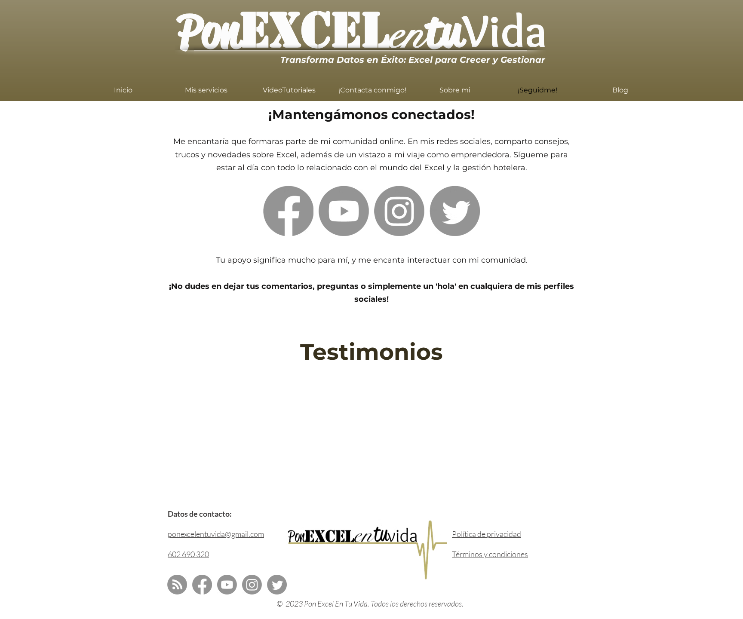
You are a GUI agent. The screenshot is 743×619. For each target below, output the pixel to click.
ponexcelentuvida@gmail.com (216, 534)
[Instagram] (399, 211)
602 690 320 (188, 554)
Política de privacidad (486, 534)
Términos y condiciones (490, 554)
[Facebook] (288, 211)
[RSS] (177, 584)
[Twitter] (455, 211)
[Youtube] (344, 211)
